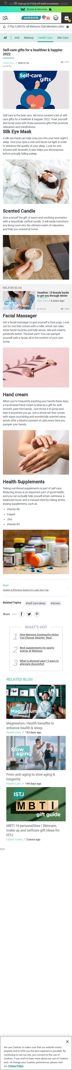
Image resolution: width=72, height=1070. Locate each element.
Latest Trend (14, 839)
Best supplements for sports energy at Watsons (37, 649)
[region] (36, 1053)
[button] (66, 17)
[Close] (67, 1041)
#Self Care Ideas (35, 603)
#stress (55, 603)
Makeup (29, 37)
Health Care (45, 37)
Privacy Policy (15, 1066)
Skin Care (62, 37)
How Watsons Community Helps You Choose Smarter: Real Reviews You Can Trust (39, 636)
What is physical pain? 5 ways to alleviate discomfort (39, 662)
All (5, 37)
